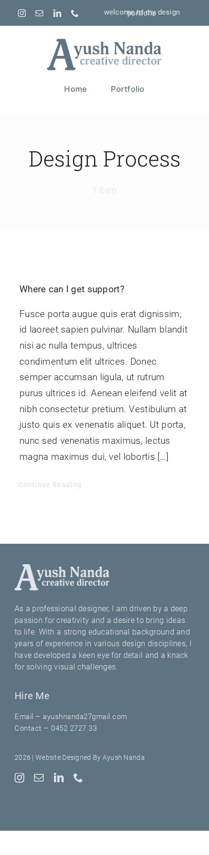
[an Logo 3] (104, 40)
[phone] (75, 13)
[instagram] (22, 13)
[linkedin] (57, 13)
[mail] (39, 13)
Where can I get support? (71, 289)
